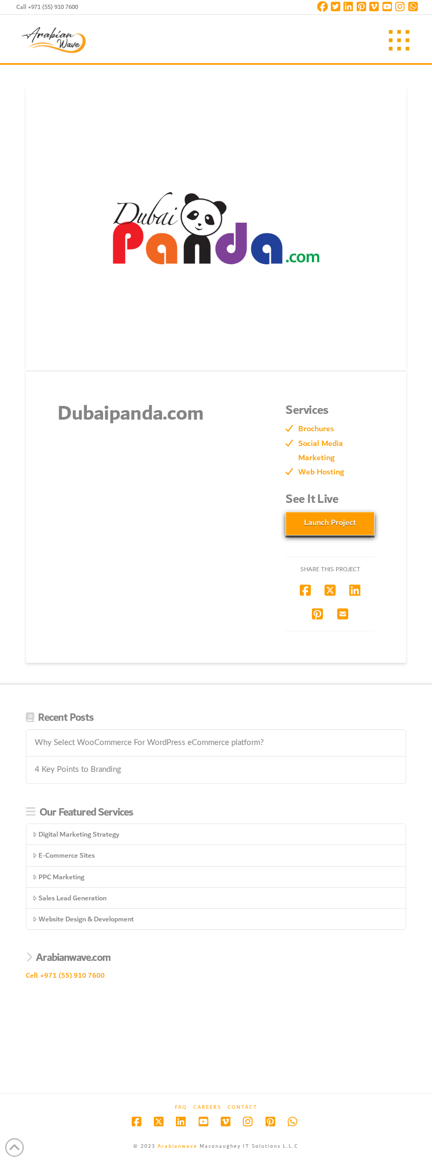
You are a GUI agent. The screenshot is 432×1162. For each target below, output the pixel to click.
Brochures (316, 428)
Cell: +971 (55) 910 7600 (65, 975)
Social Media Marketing (320, 450)
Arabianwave (178, 1146)
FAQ (181, 1107)
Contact (243, 1107)
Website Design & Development (86, 919)
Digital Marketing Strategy (78, 834)
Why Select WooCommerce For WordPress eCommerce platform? (149, 743)
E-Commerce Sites (66, 855)
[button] (399, 40)
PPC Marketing (61, 877)
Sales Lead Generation (72, 898)
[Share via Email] (343, 613)
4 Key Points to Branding (78, 769)
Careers (207, 1107)
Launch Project (330, 522)
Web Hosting (321, 472)
